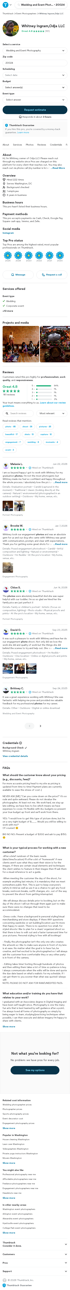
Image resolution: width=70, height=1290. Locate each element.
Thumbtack (8, 13)
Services (17, 144)
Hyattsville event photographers (18, 1223)
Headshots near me (12, 1193)
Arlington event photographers (17, 1214)
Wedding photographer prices (17, 1105)
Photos (30, 144)
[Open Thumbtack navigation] (7, 5)
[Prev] (29, 726)
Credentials (56, 144)
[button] (11, 28)
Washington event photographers (19, 1209)
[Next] (40, 726)
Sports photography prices (16, 1114)
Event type (8, 93)
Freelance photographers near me (19, 1184)
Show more (9, 1128)
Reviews (41, 144)
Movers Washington (12, 1158)
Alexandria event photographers (18, 1218)
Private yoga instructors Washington (20, 1153)
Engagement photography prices (18, 1123)
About (6, 144)
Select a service (11, 44)
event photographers (26, 13)
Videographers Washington (15, 1149)
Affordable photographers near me (19, 1179)
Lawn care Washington (13, 1144)
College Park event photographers (19, 1228)
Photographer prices (12, 1109)
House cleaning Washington (16, 1139)
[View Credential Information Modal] (20, 743)
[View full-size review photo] (8, 506)
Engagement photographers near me (20, 1188)
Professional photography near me (19, 1174)
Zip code (8, 56)
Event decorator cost (13, 1118)
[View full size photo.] (21, 344)
